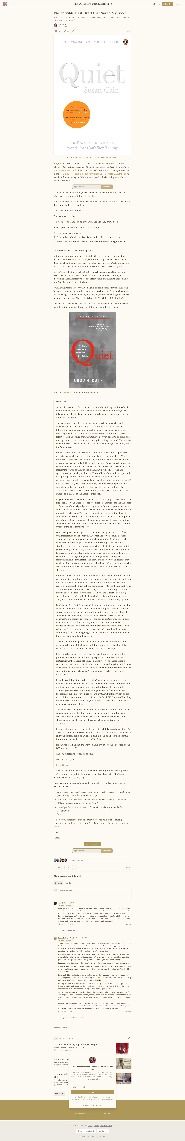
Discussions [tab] (70, 1038)
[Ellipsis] (130, 902)
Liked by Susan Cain (66, 905)
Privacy (90, 1126)
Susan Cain (62, 24)
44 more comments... (61, 1027)
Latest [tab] (61, 1038)
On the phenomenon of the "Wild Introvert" (70, 1047)
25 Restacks (79, 860)
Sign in (178, 4)
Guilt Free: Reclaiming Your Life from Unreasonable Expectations (94, 173)
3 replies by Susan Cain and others (72, 1018)
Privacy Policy (108, 1099)
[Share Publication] (159, 4)
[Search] (154, 4)
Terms (96, 1126)
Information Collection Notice (91, 1099)
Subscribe (167, 4)
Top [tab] (56, 1038)
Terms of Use (103, 1097)
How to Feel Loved (62, 170)
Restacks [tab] (68, 883)
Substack (82, 1136)
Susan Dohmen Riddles (66, 938)
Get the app (103, 1131)
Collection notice (106, 1126)
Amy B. (61, 903)
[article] (92, 1048)
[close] (113, 1057)
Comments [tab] (58, 883)
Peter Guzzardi (79, 259)
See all (57, 1094)
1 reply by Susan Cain (68, 931)
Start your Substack (87, 1131)
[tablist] (63, 883)
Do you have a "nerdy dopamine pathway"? (75, 1044)
